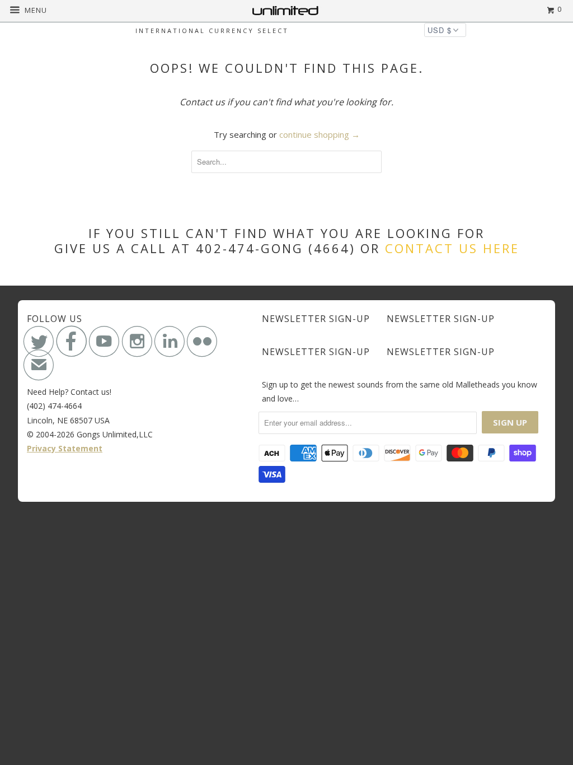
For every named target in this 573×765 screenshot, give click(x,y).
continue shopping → (319, 134)
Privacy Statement (64, 448)
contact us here (452, 248)
